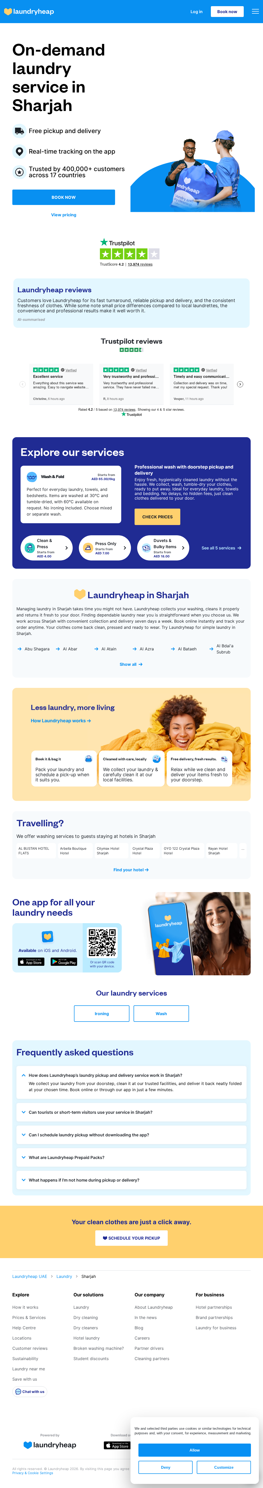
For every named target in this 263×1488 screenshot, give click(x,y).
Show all (128, 664)
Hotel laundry (86, 1338)
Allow (195, 1450)
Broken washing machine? (98, 1348)
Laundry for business (216, 1327)
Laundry (64, 1276)
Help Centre (24, 1327)
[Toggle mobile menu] (255, 11)
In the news (146, 1317)
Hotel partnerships (214, 1307)
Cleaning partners (152, 1358)
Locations (21, 1338)
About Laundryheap (154, 1307)
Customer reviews (30, 1348)
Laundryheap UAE (29, 1276)
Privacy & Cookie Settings (32, 1473)
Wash (161, 1013)
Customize (223, 1467)
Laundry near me (28, 1368)
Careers (142, 1338)
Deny (165, 1467)
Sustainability (25, 1358)
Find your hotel (129, 869)
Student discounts (91, 1358)
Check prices (157, 516)
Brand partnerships (214, 1317)
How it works (25, 1307)
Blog (139, 1327)
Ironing (102, 1013)
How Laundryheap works (58, 720)
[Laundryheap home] (29, 11)
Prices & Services (29, 1317)
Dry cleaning (85, 1317)
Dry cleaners (85, 1327)
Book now (227, 11)
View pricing (63, 214)
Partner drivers (149, 1348)
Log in (197, 11)
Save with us (24, 1379)
